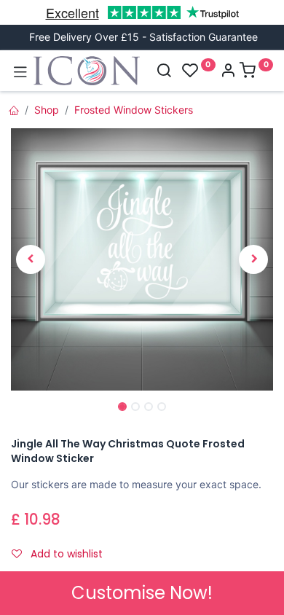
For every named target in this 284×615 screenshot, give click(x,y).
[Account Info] (228, 72)
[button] (30, 259)
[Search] (164, 72)
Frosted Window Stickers (133, 109)
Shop (46, 109)
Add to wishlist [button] (65, 554)
